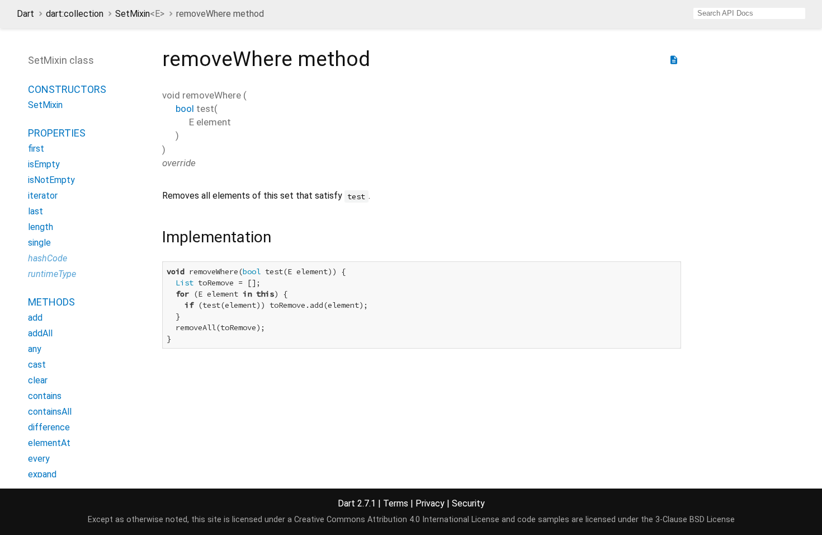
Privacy (430, 503)
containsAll (50, 411)
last (35, 211)
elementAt (49, 443)
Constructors (67, 89)
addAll (40, 333)
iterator (43, 195)
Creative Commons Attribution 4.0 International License (396, 519)
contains (45, 396)
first (36, 148)
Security (468, 503)
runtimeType (52, 274)
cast (37, 364)
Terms (395, 503)
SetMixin (139, 13)
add (35, 317)
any (34, 349)
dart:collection (74, 13)
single (39, 242)
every (39, 458)
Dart (25, 13)
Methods (51, 302)
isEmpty (44, 164)
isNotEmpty (51, 180)
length (40, 227)
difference (49, 427)
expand (42, 474)
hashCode (47, 258)
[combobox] (749, 13)
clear (38, 380)
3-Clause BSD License (695, 519)
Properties (57, 133)
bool (185, 108)
